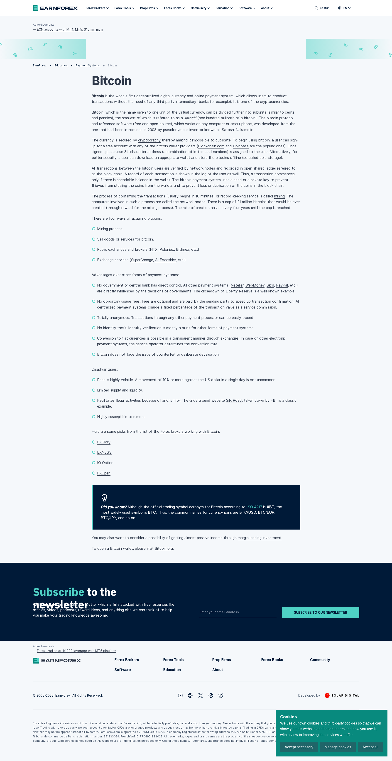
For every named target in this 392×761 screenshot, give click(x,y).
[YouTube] (180, 695)
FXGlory (103, 442)
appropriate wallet (175, 157)
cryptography (149, 140)
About (265, 8)
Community (198, 8)
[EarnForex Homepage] (55, 8)
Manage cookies (338, 747)
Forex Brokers (95, 8)
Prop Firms (147, 8)
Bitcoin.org (164, 548)
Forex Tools (123, 8)
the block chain (109, 174)
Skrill (270, 285)
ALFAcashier (165, 260)
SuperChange (142, 260)
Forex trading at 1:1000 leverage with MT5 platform (76, 651)
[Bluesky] (220, 695)
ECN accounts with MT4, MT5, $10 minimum (70, 29)
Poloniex (166, 249)
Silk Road (234, 400)
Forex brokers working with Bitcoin (189, 431)
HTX (153, 249)
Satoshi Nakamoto (237, 129)
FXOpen (103, 473)
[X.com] (200, 695)
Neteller (237, 285)
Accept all (370, 747)
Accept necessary (299, 747)
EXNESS (104, 452)
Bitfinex (182, 249)
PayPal (282, 285)
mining (279, 196)
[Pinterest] (190, 695)
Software (245, 8)
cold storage (270, 157)
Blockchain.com (211, 146)
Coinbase (241, 146)
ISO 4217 (254, 507)
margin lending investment (260, 537)
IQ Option (105, 462)
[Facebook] (210, 695)
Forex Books (172, 8)
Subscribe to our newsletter (320, 612)
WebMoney (255, 285)
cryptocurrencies (274, 101)
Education (222, 8)
